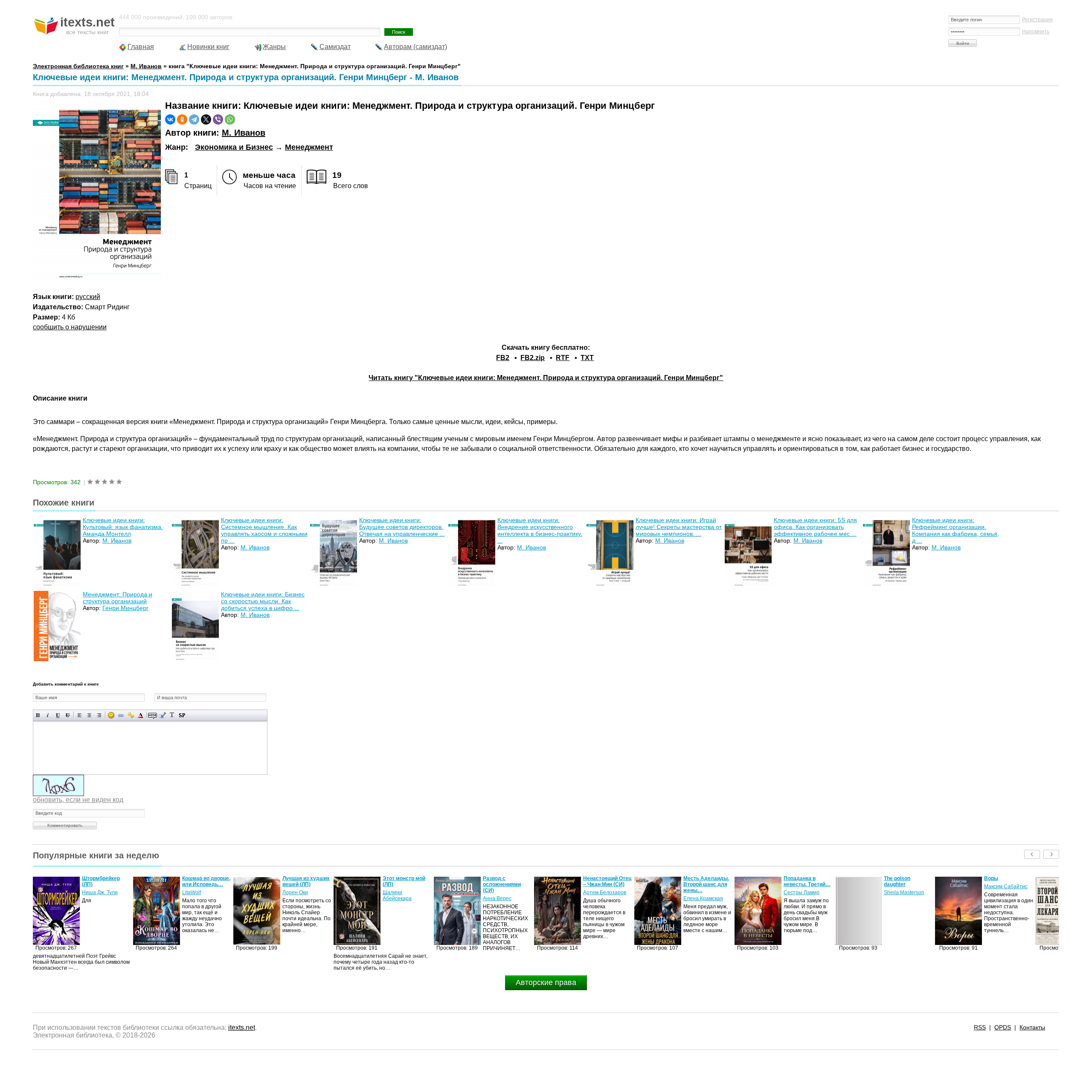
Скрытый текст (152, 715)
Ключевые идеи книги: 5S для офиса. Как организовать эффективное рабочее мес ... (815, 527)
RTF (562, 357)
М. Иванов (243, 132)
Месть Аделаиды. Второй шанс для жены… (606, 884)
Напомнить (1035, 32)
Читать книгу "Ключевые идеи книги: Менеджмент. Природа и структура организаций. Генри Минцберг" (546, 377)
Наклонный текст (48, 715)
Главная (141, 46)
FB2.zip (532, 357)
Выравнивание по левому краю (79, 715)
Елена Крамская (603, 898)
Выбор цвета (140, 715)
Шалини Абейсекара (296, 895)
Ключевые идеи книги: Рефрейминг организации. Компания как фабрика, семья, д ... (955, 530)
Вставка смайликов (111, 715)
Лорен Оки (195, 892)
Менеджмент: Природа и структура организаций (117, 598)
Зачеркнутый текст (68, 715)
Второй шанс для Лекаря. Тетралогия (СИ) (1008, 884)
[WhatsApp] (230, 119)
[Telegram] (194, 119)
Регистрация (1037, 20)
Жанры (274, 46)
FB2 (502, 357)
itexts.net (241, 1027)
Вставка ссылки (121, 715)
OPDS (1002, 1027)
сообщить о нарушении (70, 327)
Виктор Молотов (1004, 898)
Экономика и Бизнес (234, 147)
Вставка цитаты (162, 715)
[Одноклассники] (182, 119)
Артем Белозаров (504, 892)
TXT (587, 357)
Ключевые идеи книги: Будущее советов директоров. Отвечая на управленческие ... (402, 527)
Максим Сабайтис (905, 886)
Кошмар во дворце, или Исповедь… (106, 881)
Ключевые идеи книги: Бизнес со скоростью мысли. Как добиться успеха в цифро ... (263, 601)
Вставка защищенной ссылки (131, 715)
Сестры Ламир (701, 892)
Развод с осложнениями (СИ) (402, 884)
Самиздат (335, 46)
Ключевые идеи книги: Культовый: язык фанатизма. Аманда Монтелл (123, 527)
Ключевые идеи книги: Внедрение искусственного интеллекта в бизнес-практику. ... (539, 530)
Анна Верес (397, 898)
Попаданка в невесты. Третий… (706, 881)
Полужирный (38, 715)
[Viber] (218, 119)
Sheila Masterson (804, 892)
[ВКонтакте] (170, 119)
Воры (891, 878)
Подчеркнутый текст (58, 715)
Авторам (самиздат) (415, 46)
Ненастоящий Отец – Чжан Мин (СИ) (507, 881)
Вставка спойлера (182, 715)
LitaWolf (91, 892)
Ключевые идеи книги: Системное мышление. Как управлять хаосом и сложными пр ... (264, 530)
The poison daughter (797, 881)
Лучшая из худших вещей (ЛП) (205, 881)
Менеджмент (309, 147)
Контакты (1032, 1027)
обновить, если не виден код (78, 799)
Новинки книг (208, 46)
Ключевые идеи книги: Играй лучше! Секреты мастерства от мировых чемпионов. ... (679, 527)
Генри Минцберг (125, 608)
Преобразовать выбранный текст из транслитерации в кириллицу (172, 715)
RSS (980, 1027)
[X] (206, 119)
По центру (89, 715)
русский (88, 296)
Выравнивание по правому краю (99, 715)
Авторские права (546, 982)
